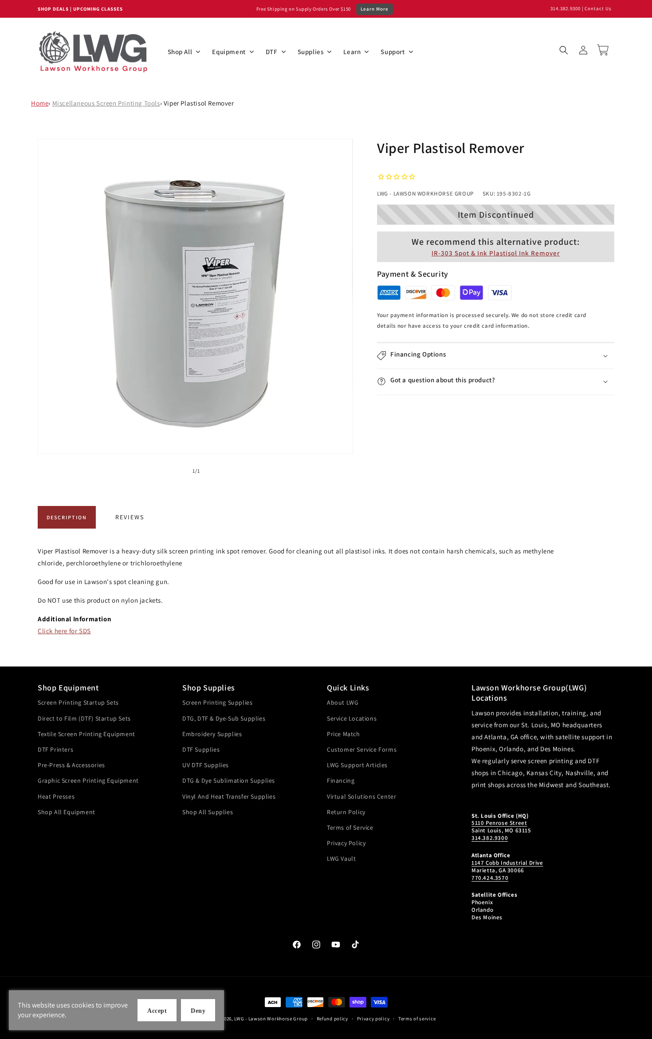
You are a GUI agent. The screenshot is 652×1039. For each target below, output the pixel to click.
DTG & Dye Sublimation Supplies (228, 780)
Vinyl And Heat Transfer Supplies (228, 796)
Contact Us (598, 8)
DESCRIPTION (67, 517)
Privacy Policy (346, 843)
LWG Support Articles (357, 765)
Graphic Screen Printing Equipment (88, 780)
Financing (340, 780)
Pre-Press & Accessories (71, 765)
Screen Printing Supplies (217, 702)
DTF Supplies (201, 749)
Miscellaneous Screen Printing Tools (106, 103)
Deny (198, 1011)
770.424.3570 (489, 878)
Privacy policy (373, 1018)
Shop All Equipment (66, 812)
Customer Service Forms (362, 749)
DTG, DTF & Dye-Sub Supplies (223, 718)
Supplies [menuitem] (311, 51)
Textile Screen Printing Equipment (86, 734)
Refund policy (332, 1018)
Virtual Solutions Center (361, 796)
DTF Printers (55, 749)
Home (39, 103)
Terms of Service (350, 827)
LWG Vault (341, 859)
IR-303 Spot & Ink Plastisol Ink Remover (496, 252)
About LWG (342, 702)
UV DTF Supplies (205, 765)
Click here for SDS (64, 631)
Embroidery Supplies (212, 734)
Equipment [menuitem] (228, 51)
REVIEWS (129, 517)
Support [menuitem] (393, 51)
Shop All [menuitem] (180, 51)
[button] (563, 50)
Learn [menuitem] (352, 51)
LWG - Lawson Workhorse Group (271, 1018)
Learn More (375, 9)
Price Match (343, 734)
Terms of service (417, 1018)
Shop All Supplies (207, 812)
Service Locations (352, 718)
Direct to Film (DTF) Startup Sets (84, 718)
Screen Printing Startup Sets (78, 702)
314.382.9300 (565, 8)
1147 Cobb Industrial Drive (507, 862)
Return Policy (346, 812)
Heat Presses (56, 796)
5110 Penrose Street (499, 823)
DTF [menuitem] (272, 51)
